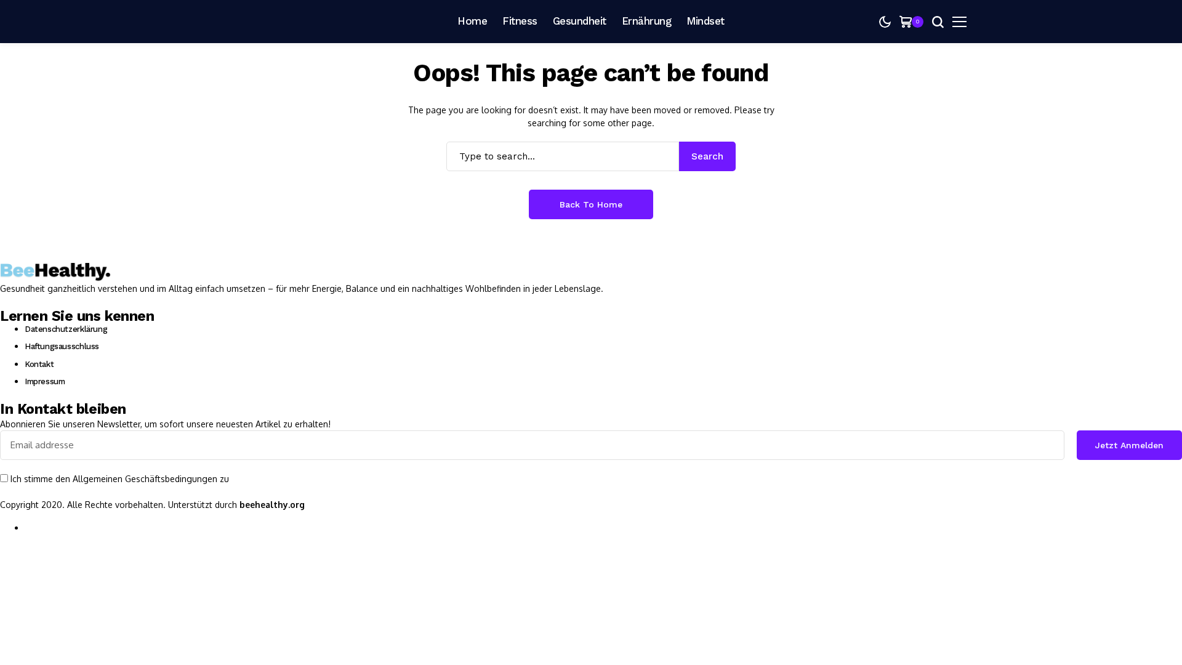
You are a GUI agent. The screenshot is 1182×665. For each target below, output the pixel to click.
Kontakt (39, 364)
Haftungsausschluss (62, 346)
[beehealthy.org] (270, 21)
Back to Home (591, 204)
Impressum (45, 381)
